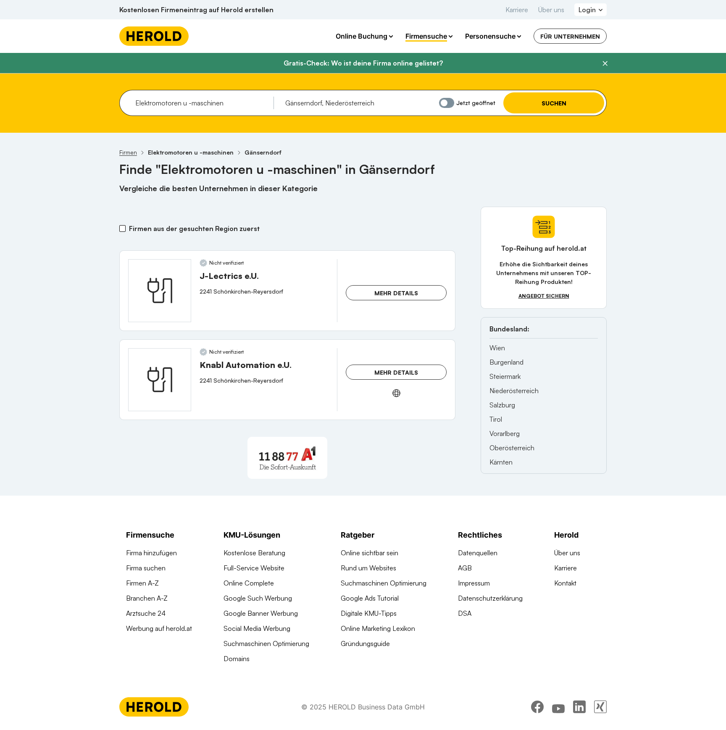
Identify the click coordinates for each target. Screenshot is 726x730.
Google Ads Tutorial (370, 598)
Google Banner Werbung (261, 613)
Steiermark (505, 376)
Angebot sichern (543, 296)
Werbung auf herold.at (159, 628)
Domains (237, 658)
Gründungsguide (365, 643)
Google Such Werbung (258, 598)
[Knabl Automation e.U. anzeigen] (159, 379)
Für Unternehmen (570, 36)
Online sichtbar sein (369, 553)
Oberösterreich (511, 448)
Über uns (551, 9)
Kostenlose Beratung (254, 553)
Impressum (474, 583)
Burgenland (506, 362)
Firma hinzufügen (151, 553)
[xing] (600, 706)
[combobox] (201, 103)
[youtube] (558, 706)
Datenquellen (477, 553)
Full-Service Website (254, 568)
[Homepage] (154, 36)
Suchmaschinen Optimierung (266, 643)
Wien (497, 348)
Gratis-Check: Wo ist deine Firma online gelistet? (363, 63)
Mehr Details (396, 293)
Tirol (495, 419)
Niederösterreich (514, 390)
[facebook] (537, 706)
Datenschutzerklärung (490, 598)
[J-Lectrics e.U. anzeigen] (159, 290)
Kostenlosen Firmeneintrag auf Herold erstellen (196, 9)
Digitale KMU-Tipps (369, 613)
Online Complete (249, 583)
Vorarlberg (504, 433)
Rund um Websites (368, 568)
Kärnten (501, 462)
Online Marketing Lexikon (378, 628)
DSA (464, 613)
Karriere (516, 9)
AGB (465, 568)
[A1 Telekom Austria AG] (287, 458)
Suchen (554, 103)
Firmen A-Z (142, 583)
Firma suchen (146, 568)
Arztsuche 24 (146, 613)
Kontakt (565, 583)
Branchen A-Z (147, 598)
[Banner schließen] (605, 63)
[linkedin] (579, 706)
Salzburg (502, 405)
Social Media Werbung (257, 628)
